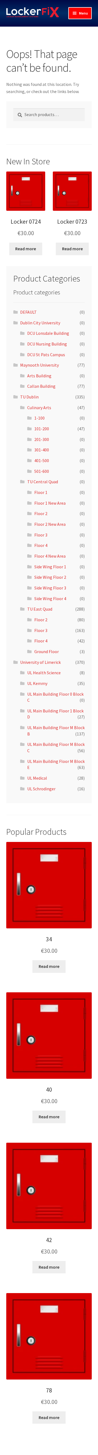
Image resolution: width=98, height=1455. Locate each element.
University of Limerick (40, 662)
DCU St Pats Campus (46, 354)
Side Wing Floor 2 (50, 577)
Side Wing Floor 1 (50, 566)
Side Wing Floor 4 (50, 598)
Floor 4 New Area (50, 556)
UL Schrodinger (41, 788)
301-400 (41, 450)
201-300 (41, 439)
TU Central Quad (42, 481)
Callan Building (41, 386)
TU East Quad (39, 609)
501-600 (41, 471)
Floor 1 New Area (50, 503)
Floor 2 (40, 513)
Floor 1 (40, 492)
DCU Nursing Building (47, 344)
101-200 (41, 428)
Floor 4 (40, 545)
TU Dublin (29, 397)
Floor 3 (40, 535)
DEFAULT (28, 312)
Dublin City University (40, 322)
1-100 (39, 418)
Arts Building (39, 375)
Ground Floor (46, 651)
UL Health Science (44, 672)
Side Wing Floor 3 (50, 588)
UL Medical (37, 778)
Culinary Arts (39, 407)
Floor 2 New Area (50, 524)
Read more (25, 248)
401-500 (41, 460)
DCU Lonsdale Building (48, 333)
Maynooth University (39, 365)
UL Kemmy (37, 683)
